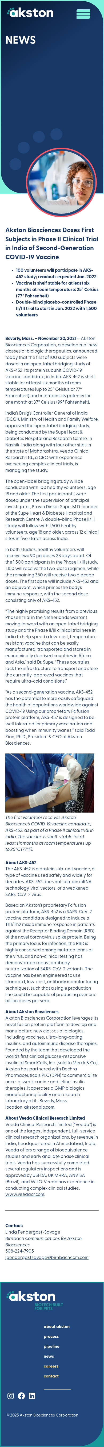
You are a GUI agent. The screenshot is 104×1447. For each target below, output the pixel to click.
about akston (57, 1327)
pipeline (51, 1347)
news (49, 1356)
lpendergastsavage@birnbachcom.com (47, 1257)
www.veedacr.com (24, 1194)
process (51, 1337)
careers (51, 1366)
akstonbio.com (39, 1107)
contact (51, 1376)
